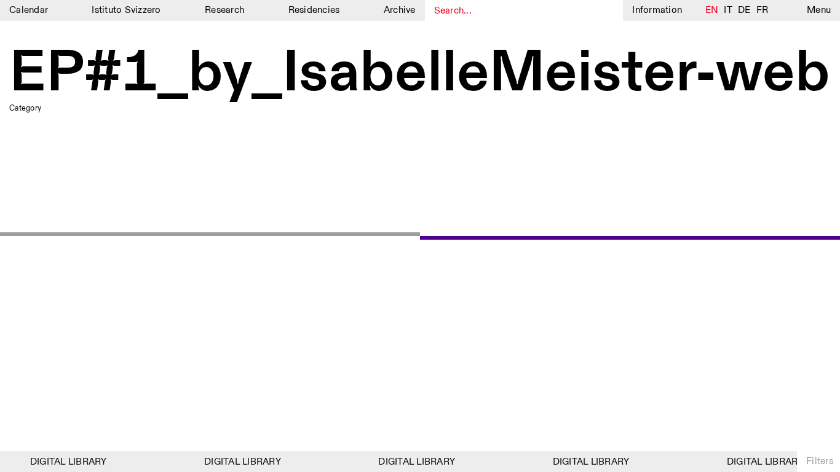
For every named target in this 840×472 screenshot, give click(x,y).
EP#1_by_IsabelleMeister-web (419, 73)
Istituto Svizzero (126, 10)
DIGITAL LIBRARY (66, 462)
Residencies (314, 10)
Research (224, 10)
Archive (400, 10)
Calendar (28, 10)
